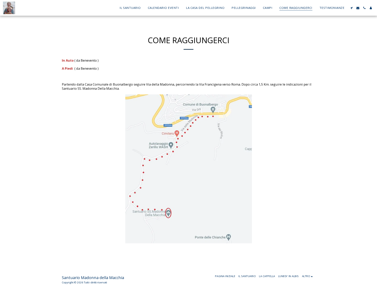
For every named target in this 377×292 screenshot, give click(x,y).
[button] (351, 7)
